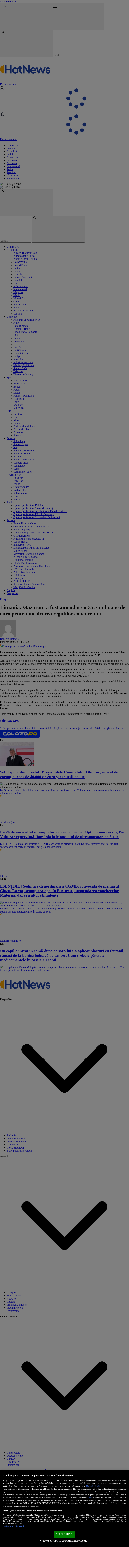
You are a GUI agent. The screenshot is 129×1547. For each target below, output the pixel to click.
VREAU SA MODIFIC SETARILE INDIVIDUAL (63, 1541)
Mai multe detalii (93, 1486)
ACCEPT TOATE (64, 1534)
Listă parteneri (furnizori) (13, 1526)
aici (90, 1497)
